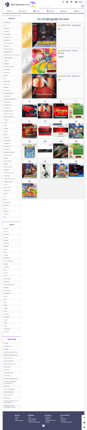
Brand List (48, 418)
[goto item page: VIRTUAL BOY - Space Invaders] (29, 148)
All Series (6, 343)
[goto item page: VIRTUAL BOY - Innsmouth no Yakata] (29, 128)
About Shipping (32, 418)
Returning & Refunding (34, 422)
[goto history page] (63, 2)
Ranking (51, 11)
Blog (16, 418)
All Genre (6, 228)
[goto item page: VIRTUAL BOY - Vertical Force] (60, 148)
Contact (80, 2)
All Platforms (7, 22)
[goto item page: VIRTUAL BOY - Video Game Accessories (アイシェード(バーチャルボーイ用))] (45, 148)
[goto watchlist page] (67, 2)
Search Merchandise (50, 420)
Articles (37, 11)
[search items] (82, 6)
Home (16, 417)
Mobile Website (19, 420)
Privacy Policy (32, 420)
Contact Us (63, 418)
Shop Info (63, 420)
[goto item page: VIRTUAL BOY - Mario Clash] (29, 168)
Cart (30, 417)
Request (64, 11)
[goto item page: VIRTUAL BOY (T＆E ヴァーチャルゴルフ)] (76, 108)
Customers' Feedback (66, 422)
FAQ (62, 417)
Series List (48, 417)
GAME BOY (9, 11)
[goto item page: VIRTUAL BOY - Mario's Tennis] (60, 168)
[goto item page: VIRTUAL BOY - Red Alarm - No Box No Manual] (60, 128)
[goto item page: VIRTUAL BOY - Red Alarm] (45, 108)
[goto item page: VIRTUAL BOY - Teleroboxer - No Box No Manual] (76, 168)
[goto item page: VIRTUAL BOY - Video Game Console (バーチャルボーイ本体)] (29, 108)
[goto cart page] (71, 2)
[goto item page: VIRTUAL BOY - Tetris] (60, 108)
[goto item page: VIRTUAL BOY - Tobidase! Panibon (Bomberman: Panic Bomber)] (76, 128)
